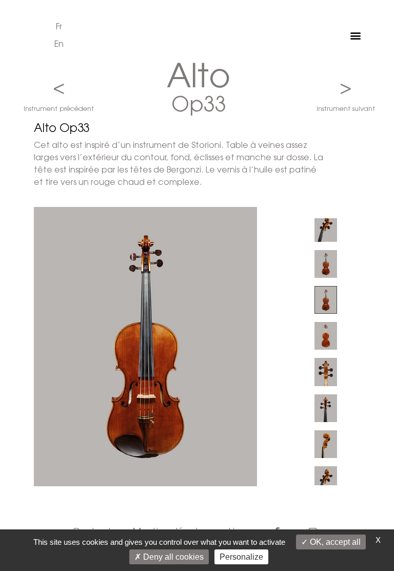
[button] (355, 35)
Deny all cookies (172, 557)
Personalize (241, 557)
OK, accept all (334, 542)
